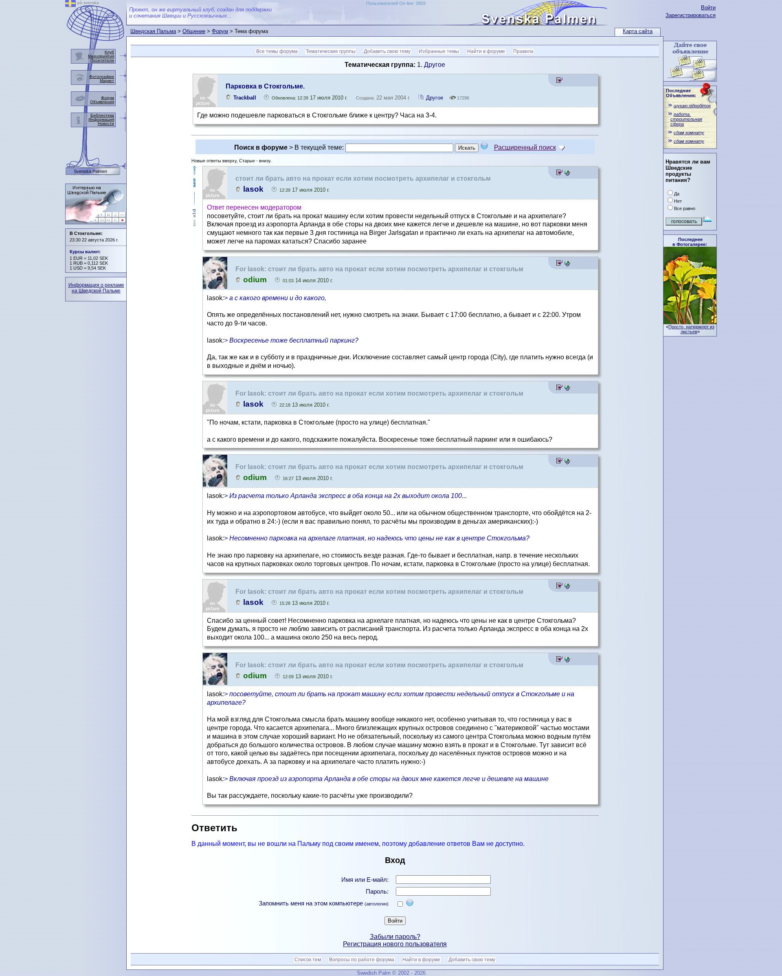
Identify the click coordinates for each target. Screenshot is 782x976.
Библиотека (102, 115)
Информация (101, 119)
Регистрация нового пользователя (395, 944)
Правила (523, 51)
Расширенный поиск (525, 147)
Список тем (307, 960)
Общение (193, 31)
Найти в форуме (486, 51)
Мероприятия (101, 56)
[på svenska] (70, 4)
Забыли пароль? (395, 936)
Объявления (102, 102)
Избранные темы (439, 51)
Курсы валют (84, 251)
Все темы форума (277, 51)
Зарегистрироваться (691, 15)
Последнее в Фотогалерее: (689, 242)
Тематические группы (331, 51)
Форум (220, 31)
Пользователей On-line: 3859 (396, 3)
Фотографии (101, 76)
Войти (708, 7)
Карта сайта (637, 31)
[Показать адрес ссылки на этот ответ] (567, 173)
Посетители (102, 60)
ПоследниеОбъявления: (681, 93)
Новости (106, 123)
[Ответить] (559, 81)
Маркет (107, 80)
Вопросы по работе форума (361, 960)
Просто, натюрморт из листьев (691, 329)
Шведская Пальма (153, 31)
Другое (434, 64)
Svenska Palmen (90, 171)
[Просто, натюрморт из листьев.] (689, 322)
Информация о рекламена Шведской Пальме (96, 288)
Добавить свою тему (387, 51)
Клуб (109, 52)
